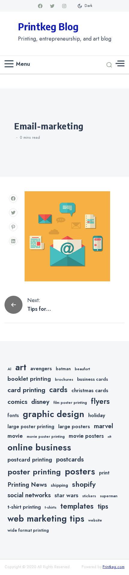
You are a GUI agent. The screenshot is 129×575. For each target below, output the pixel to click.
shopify (84, 484)
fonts (13, 415)
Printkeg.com (113, 567)
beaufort (82, 369)
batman (63, 369)
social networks (29, 495)
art (20, 367)
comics (17, 401)
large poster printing (31, 426)
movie (15, 436)
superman (108, 496)
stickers (89, 496)
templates (77, 506)
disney (40, 401)
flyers (100, 401)
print (104, 472)
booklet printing (29, 378)
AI (9, 369)
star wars (66, 495)
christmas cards (89, 390)
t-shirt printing (24, 506)
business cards (92, 379)
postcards (70, 459)
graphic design (53, 414)
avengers (41, 368)
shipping (59, 485)
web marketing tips (46, 519)
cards (58, 389)
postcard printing (30, 459)
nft (109, 436)
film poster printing (70, 402)
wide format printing (28, 530)
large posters (74, 426)
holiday (96, 415)
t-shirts (50, 507)
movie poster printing (46, 436)
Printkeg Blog (48, 26)
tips (103, 506)
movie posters (86, 436)
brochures (64, 379)
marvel (103, 426)
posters (80, 471)
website (95, 520)
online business (39, 447)
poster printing (34, 471)
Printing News (27, 484)
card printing (26, 390)
